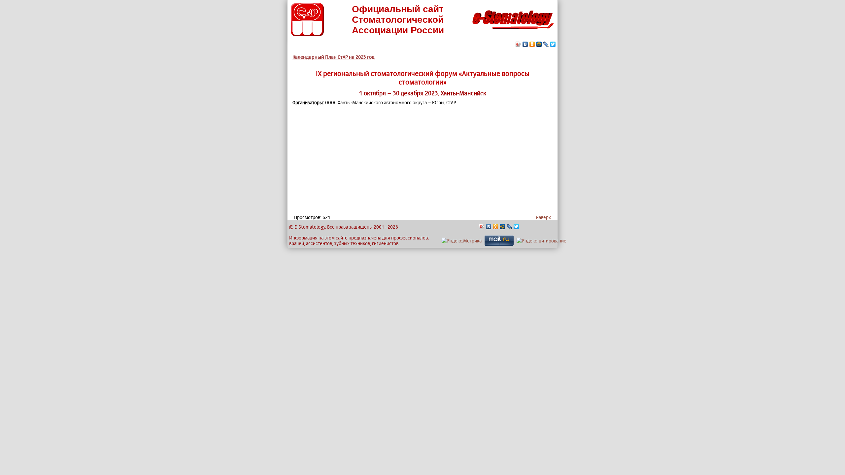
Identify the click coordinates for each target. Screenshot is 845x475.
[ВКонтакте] (525, 44)
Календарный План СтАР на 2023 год (333, 57)
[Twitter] (553, 44)
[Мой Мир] (539, 44)
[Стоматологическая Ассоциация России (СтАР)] (307, 34)
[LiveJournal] (546, 44)
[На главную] (513, 31)
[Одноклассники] (532, 44)
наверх (543, 217)
